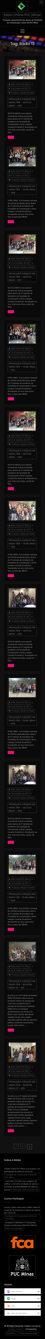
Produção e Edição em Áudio (23, 93)
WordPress (11, 1333)
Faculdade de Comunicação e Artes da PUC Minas (20, 1176)
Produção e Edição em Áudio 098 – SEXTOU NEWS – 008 (22, 102)
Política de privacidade (28, 1333)
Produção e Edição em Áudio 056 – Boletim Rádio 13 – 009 (22, 1085)
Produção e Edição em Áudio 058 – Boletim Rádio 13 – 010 (22, 984)
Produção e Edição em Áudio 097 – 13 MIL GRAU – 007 (22, 366)
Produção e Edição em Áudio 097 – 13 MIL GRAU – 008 (22, 189)
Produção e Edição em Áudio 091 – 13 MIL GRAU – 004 (22, 897)
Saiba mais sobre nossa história (25, 1190)
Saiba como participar (14, 1228)
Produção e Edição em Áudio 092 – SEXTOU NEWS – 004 (22, 807)
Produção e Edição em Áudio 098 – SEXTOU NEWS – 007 (22, 277)
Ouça (11, 137)
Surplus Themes (16, 1329)
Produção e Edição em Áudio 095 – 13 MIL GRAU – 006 (22, 543)
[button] (41, 2)
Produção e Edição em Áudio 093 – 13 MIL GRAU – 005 (22, 720)
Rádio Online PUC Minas (22, 15)
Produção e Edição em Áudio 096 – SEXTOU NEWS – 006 (22, 454)
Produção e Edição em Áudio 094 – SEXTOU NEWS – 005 (22, 630)
